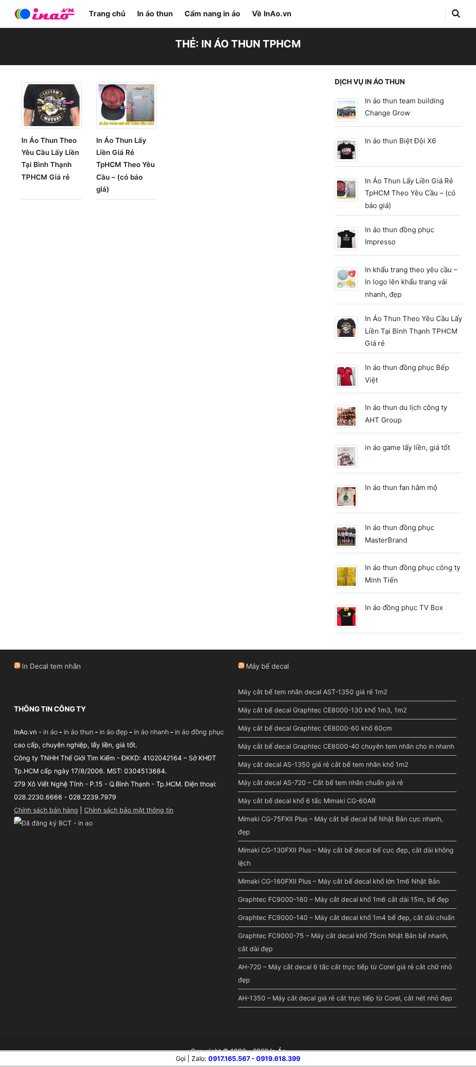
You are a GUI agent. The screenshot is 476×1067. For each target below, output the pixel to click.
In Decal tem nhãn (51, 666)
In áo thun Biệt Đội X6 (400, 140)
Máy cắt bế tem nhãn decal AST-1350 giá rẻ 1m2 (312, 692)
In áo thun (155, 13)
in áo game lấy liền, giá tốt (407, 447)
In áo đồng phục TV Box (404, 607)
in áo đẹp (113, 732)
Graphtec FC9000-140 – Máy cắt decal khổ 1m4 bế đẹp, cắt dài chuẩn (346, 917)
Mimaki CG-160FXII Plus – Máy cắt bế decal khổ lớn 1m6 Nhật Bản (339, 881)
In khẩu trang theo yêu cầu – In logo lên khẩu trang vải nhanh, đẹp (411, 282)
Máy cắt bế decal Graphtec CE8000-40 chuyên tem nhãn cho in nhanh (346, 746)
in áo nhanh (151, 732)
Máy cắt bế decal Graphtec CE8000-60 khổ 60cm (315, 728)
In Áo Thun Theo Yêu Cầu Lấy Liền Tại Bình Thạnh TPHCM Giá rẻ (413, 331)
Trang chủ (107, 13)
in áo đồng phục (199, 732)
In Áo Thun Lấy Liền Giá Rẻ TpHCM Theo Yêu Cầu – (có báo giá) (125, 165)
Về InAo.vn (271, 13)
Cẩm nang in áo (212, 13)
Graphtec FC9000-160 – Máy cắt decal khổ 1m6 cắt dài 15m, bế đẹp (343, 899)
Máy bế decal (267, 666)
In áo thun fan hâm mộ (401, 487)
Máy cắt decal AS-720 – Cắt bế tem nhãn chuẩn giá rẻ (320, 782)
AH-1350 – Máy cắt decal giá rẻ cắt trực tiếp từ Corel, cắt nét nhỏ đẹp (345, 998)
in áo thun (78, 732)
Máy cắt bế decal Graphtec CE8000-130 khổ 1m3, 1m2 (322, 710)
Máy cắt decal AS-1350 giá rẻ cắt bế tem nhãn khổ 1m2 (323, 764)
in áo (50, 732)
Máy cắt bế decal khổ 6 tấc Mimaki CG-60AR (307, 801)
